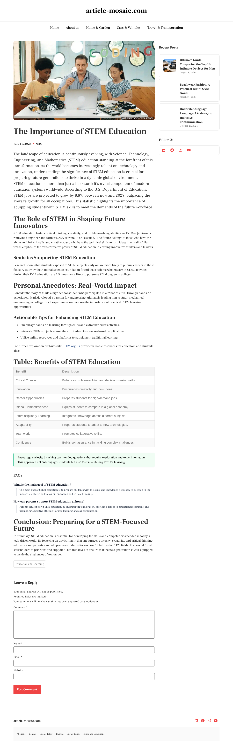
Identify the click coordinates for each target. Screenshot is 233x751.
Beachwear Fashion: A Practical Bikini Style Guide (195, 89)
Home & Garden (98, 27)
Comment (20, 607)
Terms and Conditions (94, 734)
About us (72, 27)
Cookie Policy (46, 734)
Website (18, 670)
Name (17, 643)
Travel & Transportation (165, 27)
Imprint (59, 734)
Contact (32, 734)
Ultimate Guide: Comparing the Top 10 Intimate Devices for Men (197, 64)
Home (54, 27)
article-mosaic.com (27, 721)
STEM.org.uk (71, 346)
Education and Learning (29, 564)
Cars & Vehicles (129, 27)
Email (17, 657)
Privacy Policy (73, 734)
